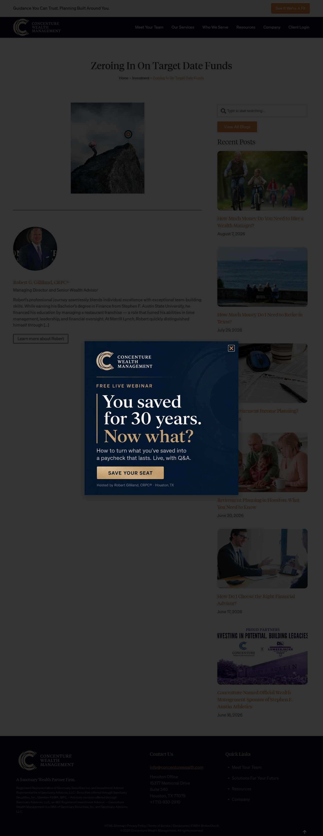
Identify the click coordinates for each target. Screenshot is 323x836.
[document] (161, 418)
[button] (231, 348)
